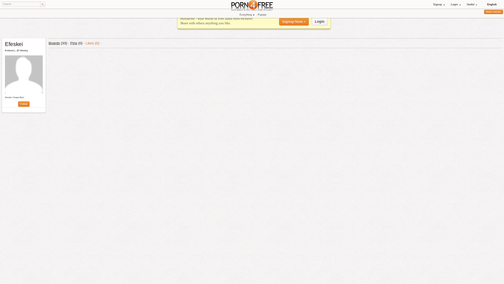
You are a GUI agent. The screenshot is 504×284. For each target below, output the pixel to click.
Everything (246, 14)
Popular (262, 14)
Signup (437, 4)
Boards (54, 43)
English (492, 4)
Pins (73, 43)
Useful (470, 4)
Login (454, 4)
